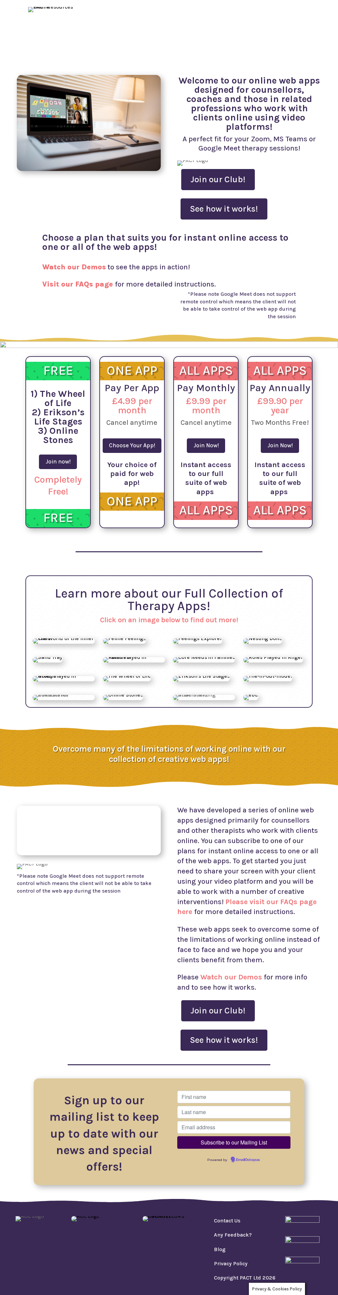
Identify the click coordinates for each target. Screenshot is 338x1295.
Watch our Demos (267, 21)
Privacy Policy (231, 1263)
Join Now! (206, 445)
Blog (284, 31)
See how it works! (224, 209)
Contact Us (227, 1220)
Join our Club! (218, 179)
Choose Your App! (132, 445)
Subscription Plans (203, 21)
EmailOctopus (248, 1160)
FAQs (311, 21)
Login (309, 31)
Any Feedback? (233, 1235)
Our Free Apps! (143, 21)
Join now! (58, 461)
